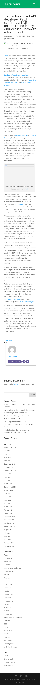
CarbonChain (8, 299)
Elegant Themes (19, 679)
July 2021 (7, 494)
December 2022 (9, 464)
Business (7, 565)
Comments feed (9, 662)
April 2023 (7, 461)
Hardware (7, 588)
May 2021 (7, 500)
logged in (16, 384)
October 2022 (9, 467)
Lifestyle (7, 604)
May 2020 (7, 536)
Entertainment (9, 571)
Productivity (8, 614)
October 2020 (9, 523)
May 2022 (7, 477)
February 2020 (9, 543)
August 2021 (8, 490)
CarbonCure (19, 204)
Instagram (7, 598)
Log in (6, 656)
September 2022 (10, 471)
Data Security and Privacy (13, 568)
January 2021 (8, 513)
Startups (7, 637)
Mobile (6, 611)
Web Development (10, 647)
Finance (7, 578)
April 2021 (7, 503)
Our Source (10, 36)
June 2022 (7, 474)
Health (6, 591)
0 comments (9, 39)
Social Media (8, 630)
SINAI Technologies (27, 302)
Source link (8, 340)
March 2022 (8, 484)
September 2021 (10, 487)
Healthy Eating (9, 594)
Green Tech (31, 36)
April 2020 (7, 540)
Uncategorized (9, 644)
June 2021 (7, 497)
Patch (26, 189)
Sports (6, 634)
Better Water (8, 561)
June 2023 (7, 454)
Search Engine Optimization (14, 617)
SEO (5, 624)
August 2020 (8, 530)
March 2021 (8, 507)
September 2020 (10, 526)
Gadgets (7, 581)
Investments (8, 601)
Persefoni (17, 299)
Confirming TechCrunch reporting (16, 75)
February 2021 (9, 510)
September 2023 (10, 448)
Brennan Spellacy (21, 135)
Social (6, 627)
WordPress (20, 682)
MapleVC (14, 83)
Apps (6, 555)
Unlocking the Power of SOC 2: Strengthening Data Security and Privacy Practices (18, 424)
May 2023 (7, 457)
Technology (8, 640)
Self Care (7, 621)
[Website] (24, 361)
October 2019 (9, 546)
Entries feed (8, 659)
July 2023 (7, 451)
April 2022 (7, 480)
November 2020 (9, 520)
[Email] (27, 361)
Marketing (7, 607)
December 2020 (9, 517)
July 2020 (7, 533)
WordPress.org (9, 666)
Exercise (7, 575)
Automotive (8, 558)
